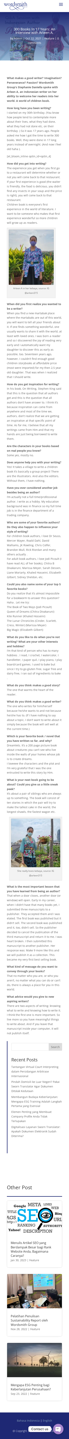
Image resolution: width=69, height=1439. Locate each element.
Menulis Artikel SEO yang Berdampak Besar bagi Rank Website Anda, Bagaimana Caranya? (31, 1249)
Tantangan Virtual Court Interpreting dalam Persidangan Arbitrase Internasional (34, 1071)
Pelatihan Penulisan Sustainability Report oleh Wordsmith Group (29, 1320)
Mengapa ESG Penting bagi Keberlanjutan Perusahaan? (31, 1387)
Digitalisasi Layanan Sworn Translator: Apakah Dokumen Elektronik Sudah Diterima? (35, 1131)
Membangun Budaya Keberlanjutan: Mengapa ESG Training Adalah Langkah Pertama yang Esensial (36, 1101)
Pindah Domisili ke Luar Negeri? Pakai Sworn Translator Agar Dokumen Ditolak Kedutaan (35, 1086)
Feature (49, 38)
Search (55, 1047)
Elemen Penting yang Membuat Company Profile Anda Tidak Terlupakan (31, 1116)
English (47, 1420)
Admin (18, 38)
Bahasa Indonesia (28, 1420)
